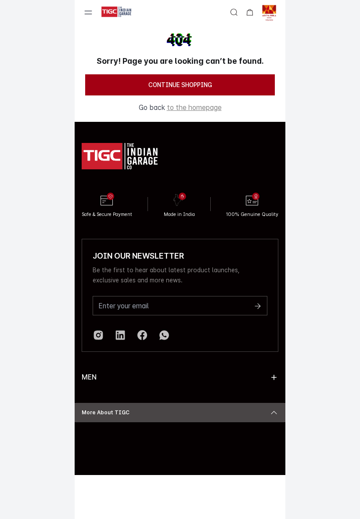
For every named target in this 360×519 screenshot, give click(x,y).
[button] (274, 377)
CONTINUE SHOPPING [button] (180, 84)
